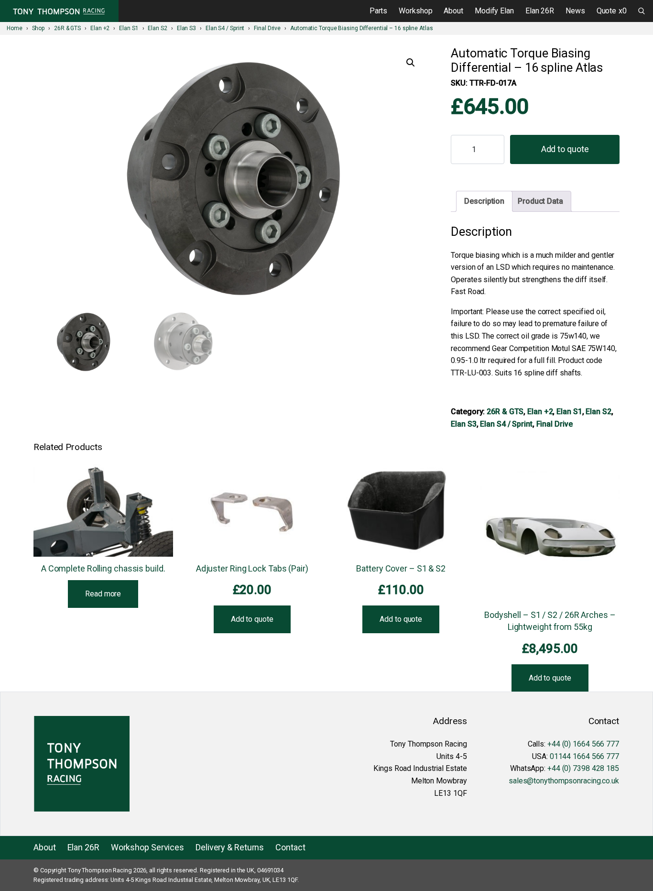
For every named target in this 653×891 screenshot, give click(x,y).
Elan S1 (569, 411)
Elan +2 (540, 411)
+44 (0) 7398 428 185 (583, 768)
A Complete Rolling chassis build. (103, 568)
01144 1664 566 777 (584, 756)
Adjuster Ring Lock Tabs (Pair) (252, 568)
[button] (410, 62)
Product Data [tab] (540, 201)
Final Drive (554, 424)
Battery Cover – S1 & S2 (401, 568)
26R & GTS (505, 411)
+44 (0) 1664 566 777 (583, 743)
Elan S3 (463, 424)
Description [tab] (484, 201)
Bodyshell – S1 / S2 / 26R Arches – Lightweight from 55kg (550, 621)
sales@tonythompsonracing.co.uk (564, 780)
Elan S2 (598, 411)
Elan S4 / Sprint (506, 424)
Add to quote (565, 149)
